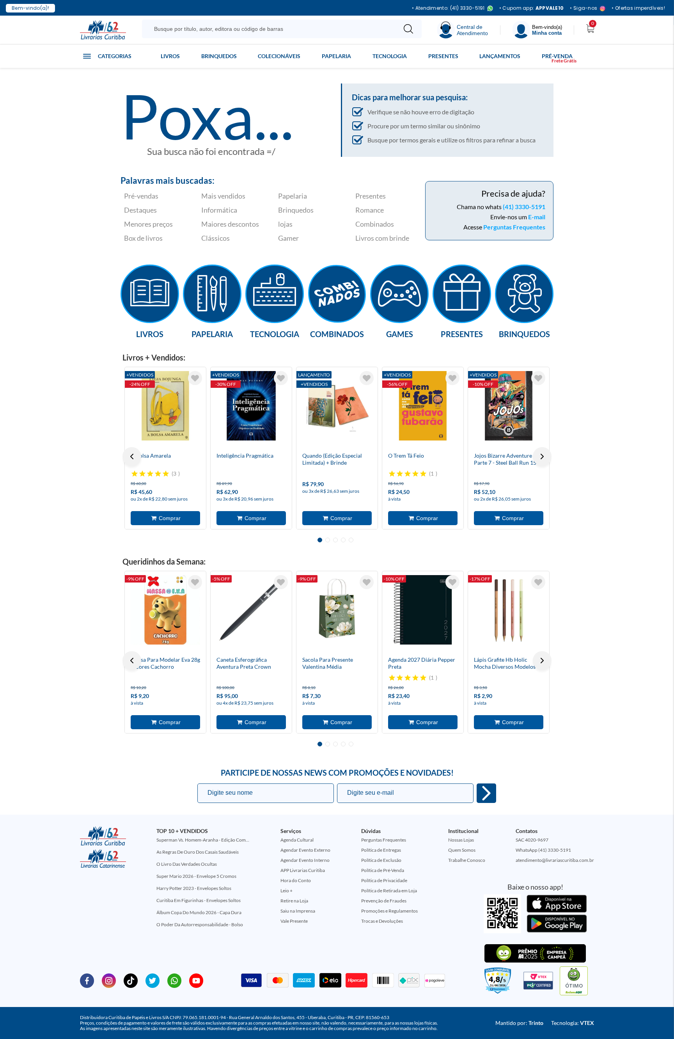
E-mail (536, 216)
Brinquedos (219, 56)
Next (542, 456)
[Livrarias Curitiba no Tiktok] (131, 980)
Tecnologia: (572, 1022)
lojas (285, 224)
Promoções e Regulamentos (389, 911)
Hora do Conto (295, 880)
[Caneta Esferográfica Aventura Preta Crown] (251, 610)
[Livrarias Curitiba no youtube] (196, 980)
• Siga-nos (583, 8)
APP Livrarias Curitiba (302, 870)
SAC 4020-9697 (532, 840)
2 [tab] (327, 540)
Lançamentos (499, 56)
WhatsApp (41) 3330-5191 (543, 850)
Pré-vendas (141, 196)
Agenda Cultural (297, 840)
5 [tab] (351, 540)
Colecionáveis (279, 56)
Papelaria (336, 56)
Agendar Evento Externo (305, 850)
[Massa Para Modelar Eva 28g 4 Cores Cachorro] (165, 610)
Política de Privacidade (384, 880)
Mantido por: (519, 1022)
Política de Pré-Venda (382, 870)
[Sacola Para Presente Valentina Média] (337, 610)
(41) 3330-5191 (524, 206)
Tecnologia (389, 56)
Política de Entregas (381, 850)
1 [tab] (319, 540)
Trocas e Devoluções (382, 921)
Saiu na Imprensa (297, 911)
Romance (369, 210)
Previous (131, 456)
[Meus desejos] (195, 378)
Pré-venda (557, 56)
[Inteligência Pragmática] (251, 405)
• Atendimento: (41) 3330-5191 (448, 8)
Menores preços (148, 224)
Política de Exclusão (381, 860)
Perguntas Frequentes (514, 227)
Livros (170, 56)
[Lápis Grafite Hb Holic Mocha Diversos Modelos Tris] (508, 610)
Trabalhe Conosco (466, 860)
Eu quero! (486, 793)
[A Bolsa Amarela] (165, 405)
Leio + (286, 890)
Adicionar (165, 518)
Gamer (288, 238)
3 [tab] (335, 540)
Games (399, 333)
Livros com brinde (382, 238)
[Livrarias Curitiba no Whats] (174, 980)
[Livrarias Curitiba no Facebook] (87, 980)
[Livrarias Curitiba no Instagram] (109, 980)
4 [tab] (343, 540)
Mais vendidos (223, 196)
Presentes (443, 56)
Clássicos (215, 238)
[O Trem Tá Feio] (423, 405)
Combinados (374, 224)
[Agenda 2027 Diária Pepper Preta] (423, 610)
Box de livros (143, 238)
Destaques (140, 210)
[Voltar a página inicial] (103, 29)
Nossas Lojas (461, 840)
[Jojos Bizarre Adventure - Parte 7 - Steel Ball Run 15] (508, 405)
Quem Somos (461, 850)
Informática (219, 210)
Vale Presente (294, 921)
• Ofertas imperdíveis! (638, 8)
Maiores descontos (230, 224)
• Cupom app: (531, 8)
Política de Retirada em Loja (389, 890)
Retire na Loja (294, 901)
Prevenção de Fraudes (383, 901)
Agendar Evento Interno (305, 860)
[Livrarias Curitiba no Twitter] (152, 980)
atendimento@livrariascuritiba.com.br (555, 860)
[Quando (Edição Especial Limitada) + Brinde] (337, 405)
